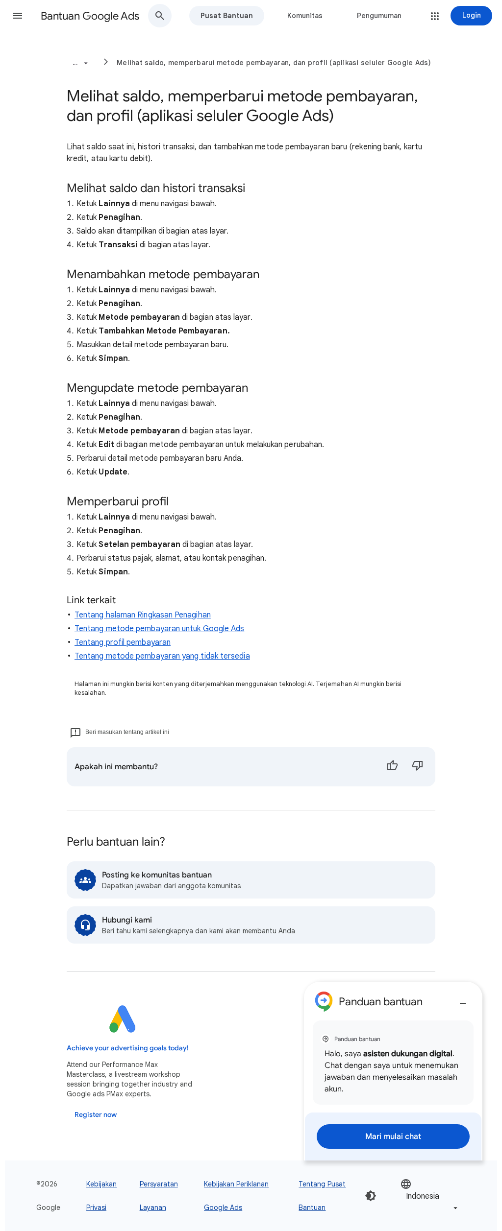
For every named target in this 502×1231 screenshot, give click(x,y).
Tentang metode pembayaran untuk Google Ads (159, 629)
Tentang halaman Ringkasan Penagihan (143, 615)
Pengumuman (379, 15)
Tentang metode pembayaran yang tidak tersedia (162, 656)
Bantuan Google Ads (90, 16)
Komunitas (305, 15)
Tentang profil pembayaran (123, 642)
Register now (96, 1115)
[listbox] (430, 1196)
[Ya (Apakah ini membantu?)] (392, 767)
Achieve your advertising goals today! (128, 1048)
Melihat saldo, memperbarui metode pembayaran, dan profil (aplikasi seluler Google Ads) (274, 62)
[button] (17, 15)
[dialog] (393, 1071)
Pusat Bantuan (227, 15)
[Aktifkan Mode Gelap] (370, 1195)
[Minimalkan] (463, 999)
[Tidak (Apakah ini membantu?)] (417, 767)
